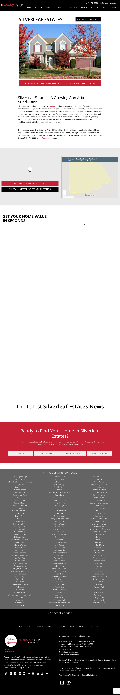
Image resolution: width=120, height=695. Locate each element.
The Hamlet (99, 582)
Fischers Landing (99, 513)
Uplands (99, 589)
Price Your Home (99, 453)
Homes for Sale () (50, 83)
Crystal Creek (99, 505)
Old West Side (19, 558)
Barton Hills (19, 487)
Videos (113, 7)
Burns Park (59, 495)
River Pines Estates (59, 568)
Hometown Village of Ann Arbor (99, 529)
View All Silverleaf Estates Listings (30, 189)
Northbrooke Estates (20, 555)
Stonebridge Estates (59, 576)
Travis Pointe (59, 587)
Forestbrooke (59, 516)
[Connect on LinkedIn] (15, 674)
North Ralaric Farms (59, 553)
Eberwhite (20, 513)
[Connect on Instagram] (24, 674)
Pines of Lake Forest (59, 563)
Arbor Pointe (59, 482)
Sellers (51, 627)
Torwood (99, 584)
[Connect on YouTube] (29, 674)
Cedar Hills (20, 497)
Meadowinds (99, 547)
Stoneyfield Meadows (99, 576)
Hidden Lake (59, 526)
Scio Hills (59, 574)
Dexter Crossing (99, 508)
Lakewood (59, 540)
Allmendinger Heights (20, 476)
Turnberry (20, 589)
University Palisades (59, 589)
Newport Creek (20, 550)
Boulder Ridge (59, 487)
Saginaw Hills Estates (99, 571)
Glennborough (59, 521)
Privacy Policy (64, 671)
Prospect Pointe (20, 566)
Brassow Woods (20, 490)
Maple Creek (20, 547)
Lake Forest (99, 537)
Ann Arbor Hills (59, 476)
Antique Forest (19, 479)
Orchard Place (59, 558)
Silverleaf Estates (99, 574)
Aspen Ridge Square (99, 484)
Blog (92, 83)
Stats (85, 83)
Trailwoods (20, 587)
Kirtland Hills (59, 537)
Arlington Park (19, 484)
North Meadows (20, 553)
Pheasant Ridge (99, 561)
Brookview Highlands (99, 492)
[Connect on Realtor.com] (38, 674)
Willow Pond (99, 600)
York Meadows (99, 603)
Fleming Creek (19, 516)
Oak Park (59, 555)
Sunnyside (20, 579)
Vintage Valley (59, 592)
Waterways (59, 597)
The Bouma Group (44, 444)
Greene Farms (99, 521)
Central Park (99, 497)
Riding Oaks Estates (19, 568)
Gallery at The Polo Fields (59, 518)
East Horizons (99, 511)
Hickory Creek (59, 524)
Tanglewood (59, 579)
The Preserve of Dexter (20, 584)
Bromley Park (20, 492)
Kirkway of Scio (19, 537)
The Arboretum (99, 579)
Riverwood (99, 568)
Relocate (62, 627)
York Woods (59, 605)
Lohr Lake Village (19, 545)
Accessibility (76, 671)
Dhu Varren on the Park (20, 511)
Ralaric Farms (59, 566)
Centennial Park (59, 497)
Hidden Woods (20, 529)
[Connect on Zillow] (42, 674)
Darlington (20, 508)
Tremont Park (99, 587)
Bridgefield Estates (99, 490)
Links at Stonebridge (59, 542)
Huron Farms (59, 532)
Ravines (99, 566)
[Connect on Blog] (6, 674)
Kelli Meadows (99, 534)
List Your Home (73, 453)
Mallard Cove (99, 545)
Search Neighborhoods (87, 19)
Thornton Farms (59, 584)
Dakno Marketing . (89, 675)
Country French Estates (99, 503)
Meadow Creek (59, 547)
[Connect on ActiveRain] (47, 674)
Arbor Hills (99, 479)
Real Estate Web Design (68, 675)
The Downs (19, 582)
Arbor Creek (59, 479)
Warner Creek (99, 595)
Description (31, 83)
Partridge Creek (99, 558)
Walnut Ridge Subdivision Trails (20, 595)
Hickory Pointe (19, 526)
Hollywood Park (59, 529)
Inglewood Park (20, 534)
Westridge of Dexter (99, 597)
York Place (20, 605)
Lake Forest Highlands (19, 540)
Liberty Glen (19, 542)
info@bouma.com (45, 138)
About (81, 627)
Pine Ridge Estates (20, 563)
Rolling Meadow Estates (20, 571)
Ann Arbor (54, 106)
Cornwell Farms (59, 503)
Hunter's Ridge (19, 532)
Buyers (40, 627)
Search (30, 627)
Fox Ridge (99, 516)
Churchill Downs (20, 500)
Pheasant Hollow (59, 561)
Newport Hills (59, 550)
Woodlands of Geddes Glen (59, 603)
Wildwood (20, 600)
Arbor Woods (99, 482)
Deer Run (59, 508)
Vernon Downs (20, 592)
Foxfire (19, 518)
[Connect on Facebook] (11, 674)
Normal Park (99, 550)
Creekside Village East (20, 505)
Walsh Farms (59, 595)
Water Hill (20, 597)
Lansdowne (99, 540)
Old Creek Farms (99, 555)
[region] (60, 52)
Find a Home (46, 453)
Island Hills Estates (59, 534)
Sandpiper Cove (20, 574)
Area (72, 627)
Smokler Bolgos (20, 576)
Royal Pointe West (59, 571)
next (106, 52)
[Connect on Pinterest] (20, 674)
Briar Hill (59, 490)
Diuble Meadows (59, 511)
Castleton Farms (99, 495)
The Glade (59, 582)
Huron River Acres (99, 532)
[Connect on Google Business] (33, 674)
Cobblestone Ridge (59, 500)
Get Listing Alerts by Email (30, 183)
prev (14, 52)
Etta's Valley (59, 513)
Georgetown (20, 521)
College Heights (99, 500)
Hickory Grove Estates (99, 524)
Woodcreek (19, 603)
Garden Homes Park (99, 518)
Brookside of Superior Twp (59, 492)
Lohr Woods (59, 545)
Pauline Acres (20, 561)
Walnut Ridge (99, 592)
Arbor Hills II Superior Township (20, 482)
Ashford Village (59, 484)
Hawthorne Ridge (19, 524)
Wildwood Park (59, 600)
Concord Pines (19, 503)
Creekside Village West (59, 505)
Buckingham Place (20, 495)
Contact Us (21, 453)
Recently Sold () (70, 83)
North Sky (99, 553)
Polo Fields (99, 563)
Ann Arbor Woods (99, 476)
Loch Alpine (99, 542)
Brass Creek (99, 487)
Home (29, 7)
